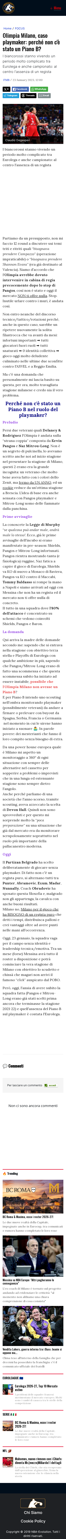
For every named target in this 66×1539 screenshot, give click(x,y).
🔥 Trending (10, 1173)
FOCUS (20, 28)
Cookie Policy (33, 1521)
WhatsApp (40, 89)
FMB (6, 80)
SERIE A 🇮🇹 (10, 1414)
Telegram (12, 95)
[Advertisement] (33, 203)
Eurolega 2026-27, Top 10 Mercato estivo (36, 1388)
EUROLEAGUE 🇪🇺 (13, 1378)
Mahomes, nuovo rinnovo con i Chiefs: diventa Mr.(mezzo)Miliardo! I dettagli (38, 1460)
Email (46, 95)
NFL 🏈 (7, 1450)
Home (7, 28)
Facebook (21, 89)
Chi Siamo (33, 1512)
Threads (30, 95)
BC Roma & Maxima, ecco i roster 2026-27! (35, 1424)
